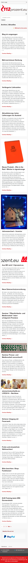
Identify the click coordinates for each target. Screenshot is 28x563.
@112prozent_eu (20, 550)
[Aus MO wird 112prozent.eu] (14, 258)
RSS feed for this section (21, 28)
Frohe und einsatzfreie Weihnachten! (11, 448)
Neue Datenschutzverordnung (13, 289)
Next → (9, 526)
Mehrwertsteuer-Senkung (12, 60)
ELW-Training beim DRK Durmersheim (11, 499)
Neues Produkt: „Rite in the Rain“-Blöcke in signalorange (13, 168)
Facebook (5, 551)
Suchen (3, 19)
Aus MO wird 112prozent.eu (13, 265)
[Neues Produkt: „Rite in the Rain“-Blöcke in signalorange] (14, 152)
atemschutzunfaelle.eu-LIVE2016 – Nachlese (11, 392)
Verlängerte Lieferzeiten (11, 87)
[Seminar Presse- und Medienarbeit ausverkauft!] (14, 348)
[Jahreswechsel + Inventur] (14, 212)
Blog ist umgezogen (10, 34)
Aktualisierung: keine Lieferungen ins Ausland (11, 114)
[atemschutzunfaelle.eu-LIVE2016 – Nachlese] (14, 384)
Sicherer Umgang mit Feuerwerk (10, 420)
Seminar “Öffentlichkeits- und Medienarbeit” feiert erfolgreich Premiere (13, 315)
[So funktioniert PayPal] (9, 537)
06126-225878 (6, 550)
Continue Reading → (7, 53)
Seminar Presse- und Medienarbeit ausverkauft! (12, 356)
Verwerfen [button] (20, 561)
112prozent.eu (4, 546)
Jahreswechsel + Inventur (12, 231)
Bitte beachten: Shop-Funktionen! (10, 469)
